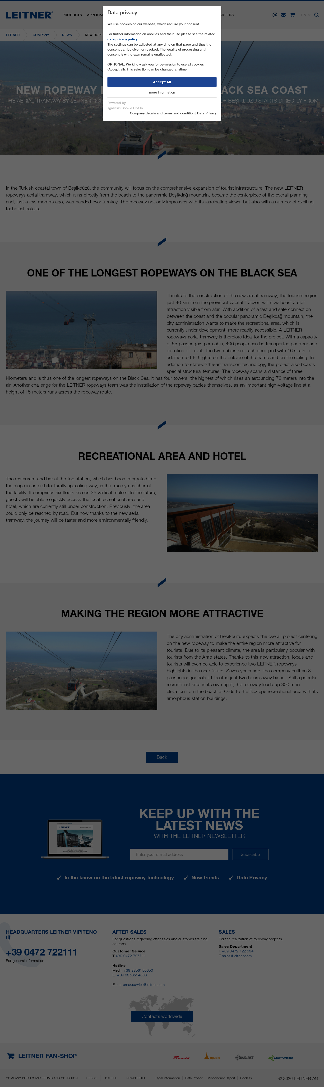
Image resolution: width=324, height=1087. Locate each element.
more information (162, 92)
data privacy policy (122, 39)
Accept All (162, 82)
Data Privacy (207, 113)
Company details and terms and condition (162, 113)
